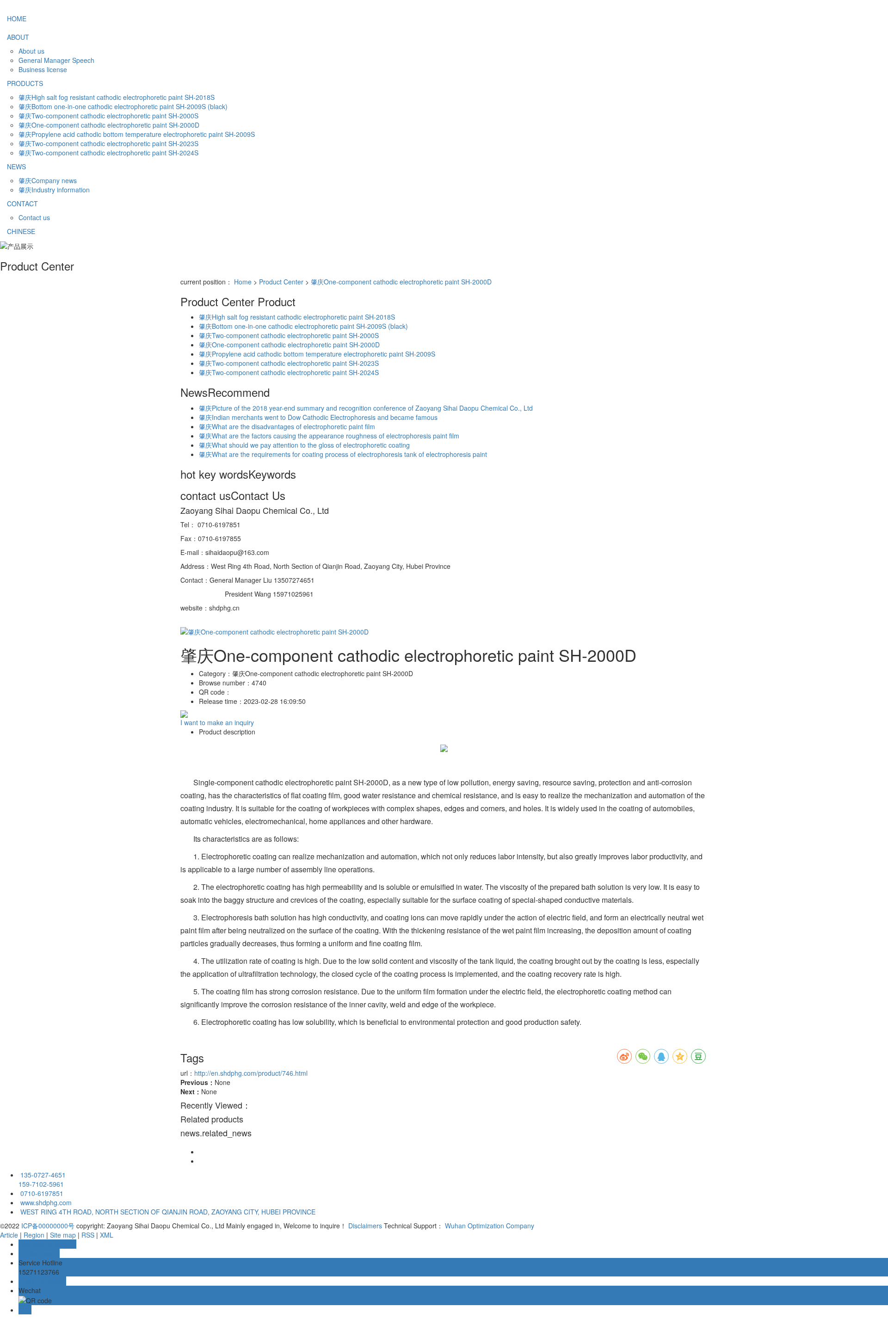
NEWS (16, 166)
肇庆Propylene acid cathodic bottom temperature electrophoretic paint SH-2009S (136, 134)
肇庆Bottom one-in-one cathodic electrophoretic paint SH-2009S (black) (123, 106)
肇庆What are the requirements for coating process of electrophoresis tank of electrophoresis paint (343, 454)
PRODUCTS (25, 83)
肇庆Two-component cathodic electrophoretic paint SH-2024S (108, 152)
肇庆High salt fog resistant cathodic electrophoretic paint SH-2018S (116, 97)
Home (243, 281)
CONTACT (22, 203)
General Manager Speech (56, 60)
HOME (16, 18)
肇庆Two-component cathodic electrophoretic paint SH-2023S (108, 143)
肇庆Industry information (54, 189)
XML (106, 1234)
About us (31, 50)
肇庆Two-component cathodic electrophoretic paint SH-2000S (108, 115)
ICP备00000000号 (47, 1225)
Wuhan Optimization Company (489, 1225)
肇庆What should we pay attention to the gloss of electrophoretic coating (304, 445)
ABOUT (18, 37)
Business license (42, 69)
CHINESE (21, 231)
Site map (63, 1234)
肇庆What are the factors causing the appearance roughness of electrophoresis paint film (329, 435)
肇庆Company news (47, 180)
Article (9, 1234)
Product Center (281, 281)
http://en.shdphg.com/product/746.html (251, 1073)
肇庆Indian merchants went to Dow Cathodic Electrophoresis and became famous (318, 417)
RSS (87, 1234)
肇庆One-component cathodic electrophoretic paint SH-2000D (108, 124)
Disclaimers (365, 1225)
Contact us (34, 217)
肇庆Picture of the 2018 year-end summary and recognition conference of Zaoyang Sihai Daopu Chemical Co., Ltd (366, 408)
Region (34, 1234)
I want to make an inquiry (217, 722)
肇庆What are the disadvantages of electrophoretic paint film (287, 426)
